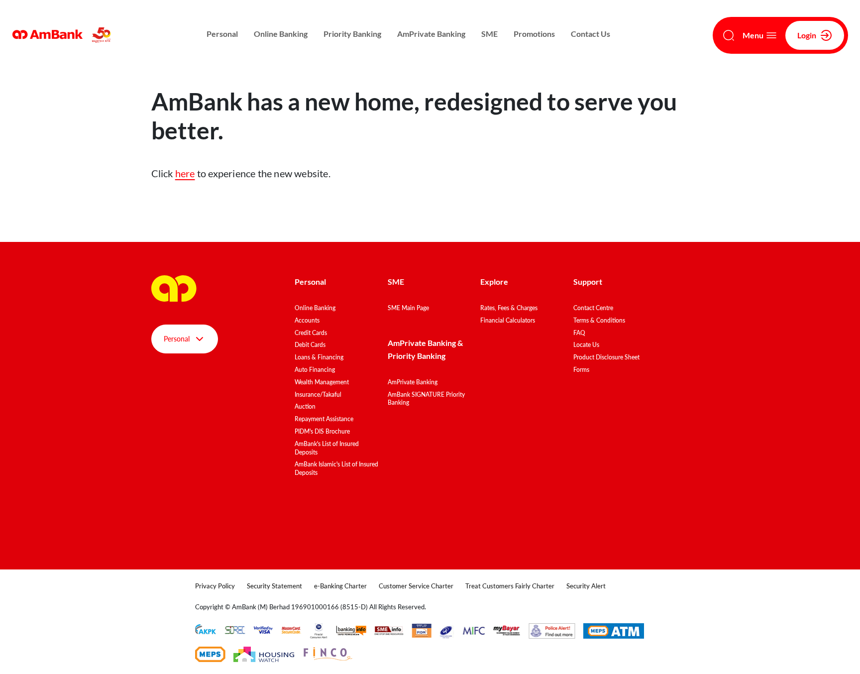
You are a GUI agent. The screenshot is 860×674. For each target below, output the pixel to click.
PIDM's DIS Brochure (322, 431)
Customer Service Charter (416, 586)
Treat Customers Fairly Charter (509, 586)
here (185, 173)
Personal (222, 33)
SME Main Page (408, 308)
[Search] (729, 35)
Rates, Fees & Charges (509, 308)
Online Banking (281, 33)
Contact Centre (593, 308)
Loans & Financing (319, 357)
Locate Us (586, 344)
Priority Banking (352, 33)
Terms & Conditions (599, 320)
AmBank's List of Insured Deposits (327, 448)
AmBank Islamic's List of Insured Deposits (336, 468)
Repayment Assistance (324, 419)
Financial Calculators (507, 320)
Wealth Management (322, 382)
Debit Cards (310, 344)
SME (489, 33)
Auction (305, 406)
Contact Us (590, 33)
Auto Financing (315, 369)
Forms (581, 369)
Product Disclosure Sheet (606, 357)
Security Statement (274, 586)
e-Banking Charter (340, 586)
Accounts (307, 320)
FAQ (579, 333)
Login (806, 35)
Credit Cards (311, 333)
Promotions (534, 33)
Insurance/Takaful (318, 394)
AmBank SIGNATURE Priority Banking (426, 399)
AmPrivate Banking (431, 33)
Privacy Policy (215, 586)
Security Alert (586, 586)
